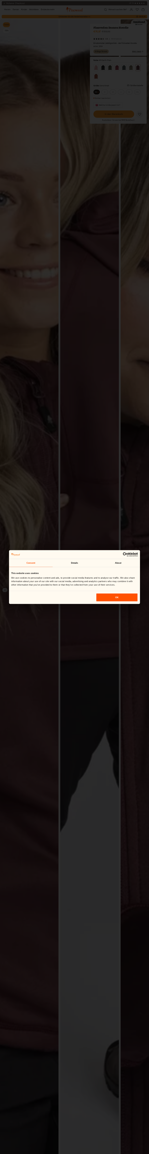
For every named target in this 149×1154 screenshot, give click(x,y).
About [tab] (118, 563)
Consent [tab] (30, 563)
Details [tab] (74, 563)
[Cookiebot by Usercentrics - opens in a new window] (125, 554)
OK (117, 597)
